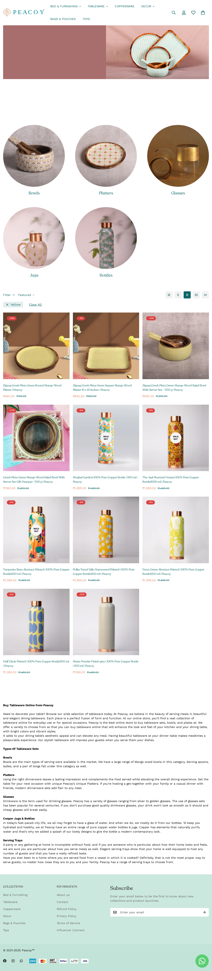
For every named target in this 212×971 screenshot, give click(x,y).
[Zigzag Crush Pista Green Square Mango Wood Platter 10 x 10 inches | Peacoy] (106, 346)
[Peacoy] (24, 12)
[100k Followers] (13, 960)
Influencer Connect (70, 930)
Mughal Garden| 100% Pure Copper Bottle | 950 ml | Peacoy (105, 479)
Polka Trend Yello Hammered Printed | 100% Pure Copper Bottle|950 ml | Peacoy (104, 572)
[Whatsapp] (21, 960)
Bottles (106, 275)
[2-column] (178, 294)
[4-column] (196, 294)
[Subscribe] (204, 912)
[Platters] (106, 156)
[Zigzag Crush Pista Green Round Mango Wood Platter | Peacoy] (36, 346)
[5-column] (205, 294)
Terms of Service (68, 923)
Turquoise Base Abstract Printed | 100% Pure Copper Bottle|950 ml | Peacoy (36, 572)
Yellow (16, 304)
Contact (62, 902)
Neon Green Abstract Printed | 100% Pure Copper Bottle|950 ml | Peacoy (173, 572)
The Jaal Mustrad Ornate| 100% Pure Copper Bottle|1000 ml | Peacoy (170, 479)
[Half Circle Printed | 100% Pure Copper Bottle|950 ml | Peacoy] (36, 622)
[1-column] (168, 294)
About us (63, 894)
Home (20, 91)
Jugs (34, 275)
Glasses (178, 193)
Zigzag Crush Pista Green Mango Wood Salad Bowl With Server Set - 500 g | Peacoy (174, 388)
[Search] (173, 12)
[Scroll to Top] (204, 948)
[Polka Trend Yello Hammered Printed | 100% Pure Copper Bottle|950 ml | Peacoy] (106, 530)
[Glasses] (178, 156)
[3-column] (187, 294)
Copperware (124, 6)
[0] (203, 12)
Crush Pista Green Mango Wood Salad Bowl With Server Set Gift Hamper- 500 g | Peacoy (34, 479)
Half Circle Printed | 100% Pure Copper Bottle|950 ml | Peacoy (36, 664)
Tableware (96, 6)
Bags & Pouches (63, 19)
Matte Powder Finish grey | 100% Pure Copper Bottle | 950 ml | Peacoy (106, 664)
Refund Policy (66, 909)
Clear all (35, 304)
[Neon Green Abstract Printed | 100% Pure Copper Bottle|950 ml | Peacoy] (175, 530)
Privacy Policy (66, 916)
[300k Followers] (4, 960)
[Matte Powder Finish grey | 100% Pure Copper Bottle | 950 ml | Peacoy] (106, 622)
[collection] (34, 238)
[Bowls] (34, 156)
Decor (146, 6)
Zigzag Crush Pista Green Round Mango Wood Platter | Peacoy (32, 388)
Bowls (34, 193)
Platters (106, 193)
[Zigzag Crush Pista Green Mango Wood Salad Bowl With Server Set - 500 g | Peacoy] (175, 346)
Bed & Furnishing (64, 6)
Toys (86, 19)
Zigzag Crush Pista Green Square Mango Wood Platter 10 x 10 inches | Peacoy (102, 388)
